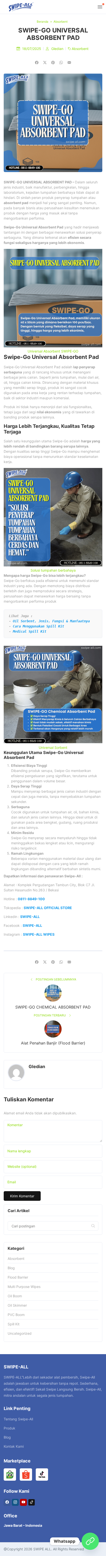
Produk (9, 1428)
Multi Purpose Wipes (24, 1286)
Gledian (57, 49)
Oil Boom (15, 1296)
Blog (11, 1268)
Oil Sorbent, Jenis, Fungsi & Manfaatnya (51, 621)
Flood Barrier (18, 1277)
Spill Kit (13, 1324)
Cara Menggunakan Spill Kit (38, 626)
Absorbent (80, 49)
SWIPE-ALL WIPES (38, 934)
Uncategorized (20, 1333)
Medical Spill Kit (29, 631)
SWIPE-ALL (30, 916)
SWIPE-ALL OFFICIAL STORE (48, 908)
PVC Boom (16, 1315)
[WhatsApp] (90, 1541)
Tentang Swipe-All (18, 1419)
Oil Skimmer (17, 1305)
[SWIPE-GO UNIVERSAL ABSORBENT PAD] (69, 62)
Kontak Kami (14, 1446)
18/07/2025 (32, 49)
